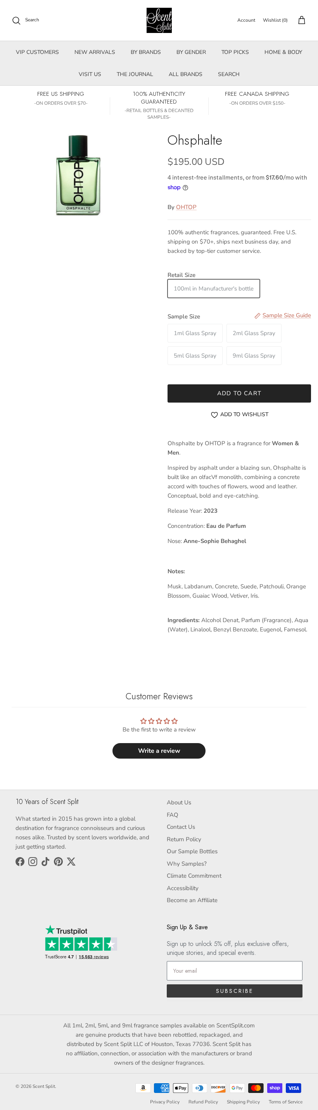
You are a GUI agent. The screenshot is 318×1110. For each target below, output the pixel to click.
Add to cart (239, 393)
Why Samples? (187, 864)
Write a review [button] (159, 751)
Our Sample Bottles (192, 851)
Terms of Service (285, 1102)
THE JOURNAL (135, 74)
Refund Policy (203, 1102)
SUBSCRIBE (234, 991)
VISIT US (90, 74)
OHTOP (186, 207)
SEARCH (229, 74)
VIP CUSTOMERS (37, 52)
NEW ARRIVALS (94, 52)
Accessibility (183, 888)
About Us (179, 802)
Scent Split (44, 1086)
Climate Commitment (194, 876)
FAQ (172, 815)
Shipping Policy (243, 1102)
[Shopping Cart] (300, 21)
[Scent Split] (159, 20)
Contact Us (181, 827)
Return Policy (184, 839)
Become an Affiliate (192, 900)
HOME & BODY (283, 52)
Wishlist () (275, 20)
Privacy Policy (165, 1102)
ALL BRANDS (185, 74)
